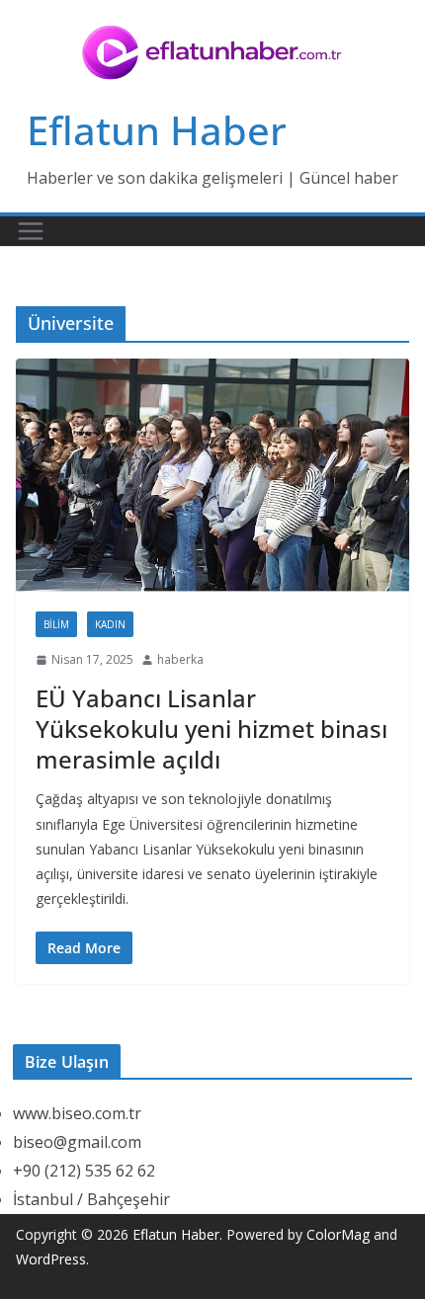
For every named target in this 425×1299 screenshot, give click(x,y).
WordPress (51, 1259)
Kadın (110, 624)
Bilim (56, 624)
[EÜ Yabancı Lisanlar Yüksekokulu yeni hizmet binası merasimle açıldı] (212, 475)
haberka (180, 659)
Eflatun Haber (157, 130)
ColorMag (338, 1234)
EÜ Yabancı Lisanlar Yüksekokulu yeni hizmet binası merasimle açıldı (211, 728)
